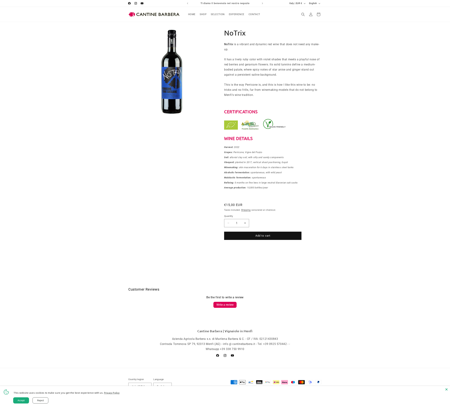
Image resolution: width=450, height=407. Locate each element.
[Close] (446, 389)
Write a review (225, 304)
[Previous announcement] (187, 3)
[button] (303, 14)
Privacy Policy (112, 392)
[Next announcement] (262, 3)
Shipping (246, 210)
